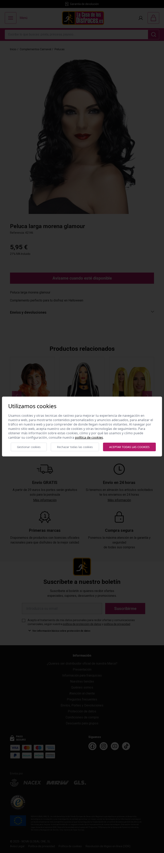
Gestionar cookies (29, 447)
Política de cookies (89, 437)
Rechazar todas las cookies (75, 447)
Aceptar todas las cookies (129, 447)
